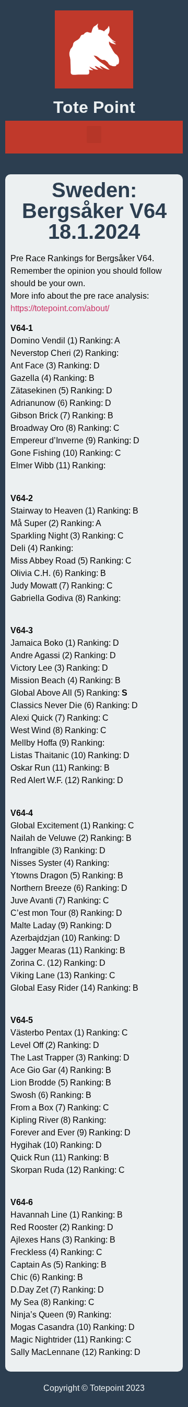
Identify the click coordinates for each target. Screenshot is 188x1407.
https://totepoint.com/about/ (59, 308)
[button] (94, 134)
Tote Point (94, 107)
